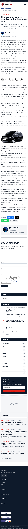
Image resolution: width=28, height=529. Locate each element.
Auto (2, 487)
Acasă (2, 8)
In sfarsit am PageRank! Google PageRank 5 (12, 422)
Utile (3, 346)
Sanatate (4, 353)
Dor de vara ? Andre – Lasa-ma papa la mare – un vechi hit (13, 443)
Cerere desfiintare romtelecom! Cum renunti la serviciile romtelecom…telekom (15, 321)
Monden (4, 369)
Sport (4, 350)
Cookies (10, 528)
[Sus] (24, 526)
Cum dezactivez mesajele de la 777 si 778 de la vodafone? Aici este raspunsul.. (15, 315)
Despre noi (3, 501)
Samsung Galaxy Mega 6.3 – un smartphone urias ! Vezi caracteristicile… (12, 454)
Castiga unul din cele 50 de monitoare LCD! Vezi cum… (15, 326)
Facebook (11, 217)
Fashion (4, 373)
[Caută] (21, 4)
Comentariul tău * (4, 251)
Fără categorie (8, 8)
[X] (5, 475)
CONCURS (3, 492)
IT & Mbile (5, 363)
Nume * (2, 262)
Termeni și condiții (19, 528)
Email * (2, 268)
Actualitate (5, 356)
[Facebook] (2, 475)
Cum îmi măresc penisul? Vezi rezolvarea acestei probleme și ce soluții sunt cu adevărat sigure (15, 309)
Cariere (2, 506)
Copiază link (14, 220)
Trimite (4, 286)
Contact (14, 528)
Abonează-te (14, 391)
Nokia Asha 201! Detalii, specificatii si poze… (14, 332)
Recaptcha (3, 275)
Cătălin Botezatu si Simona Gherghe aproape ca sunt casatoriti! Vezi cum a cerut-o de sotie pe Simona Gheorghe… (13, 433)
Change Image (14, 281)
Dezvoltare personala (5, 494)
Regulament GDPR (4, 528)
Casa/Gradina (5, 366)
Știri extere (5, 360)
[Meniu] (25, 4)
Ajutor (2, 484)
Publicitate (3, 503)
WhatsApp (6, 220)
